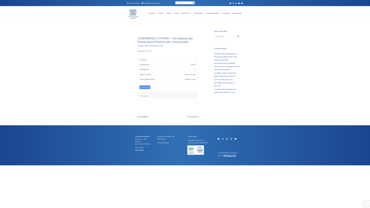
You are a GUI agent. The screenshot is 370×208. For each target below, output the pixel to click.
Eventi (177, 13)
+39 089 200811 (134, 3)
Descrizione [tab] (144, 96)
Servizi (161, 13)
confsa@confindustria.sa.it (152, 3)
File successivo (193, 117)
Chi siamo (151, 13)
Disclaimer (166, 143)
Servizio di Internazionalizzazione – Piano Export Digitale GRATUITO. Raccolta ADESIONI (225, 57)
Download (145, 87)
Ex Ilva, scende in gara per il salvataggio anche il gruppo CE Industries (224, 83)
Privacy (159, 143)
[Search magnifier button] (193, 2)
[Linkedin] (236, 3)
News (169, 13)
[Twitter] (233, 3)
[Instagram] (239, 3)
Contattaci (226, 13)
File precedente (142, 117)
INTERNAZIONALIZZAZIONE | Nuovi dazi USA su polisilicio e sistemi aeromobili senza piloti (227, 66)
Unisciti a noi (185, 13)
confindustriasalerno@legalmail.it (197, 143)
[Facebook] (230, 3)
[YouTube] (242, 3)
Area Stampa (198, 13)
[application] (155, 13)
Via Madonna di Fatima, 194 (165, 136)
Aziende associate (213, 13)
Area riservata (237, 13)
